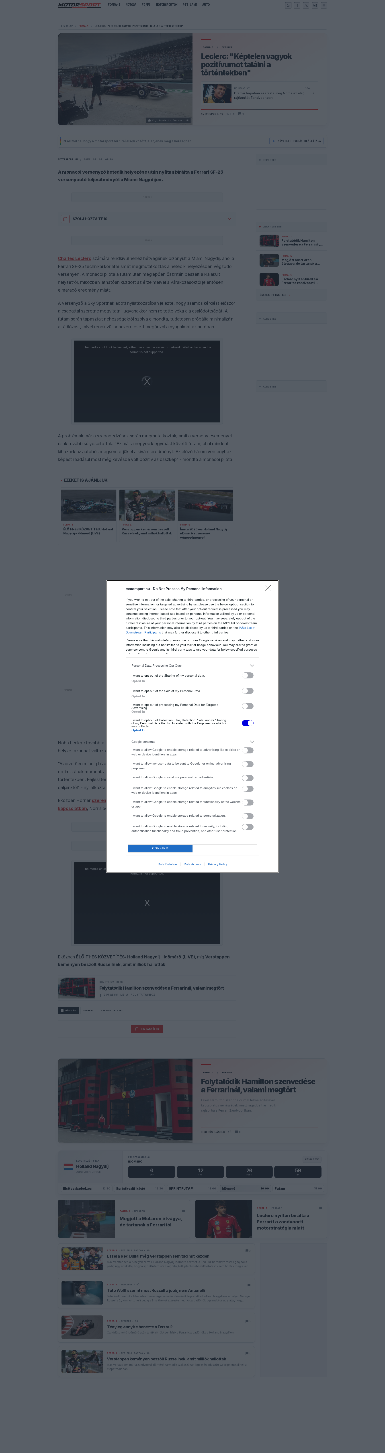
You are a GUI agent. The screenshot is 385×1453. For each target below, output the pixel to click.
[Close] (269, 589)
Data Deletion (167, 864)
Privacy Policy (217, 864)
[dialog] (192, 726)
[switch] (248, 675)
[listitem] (192, 665)
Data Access (192, 864)
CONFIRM (160, 848)
